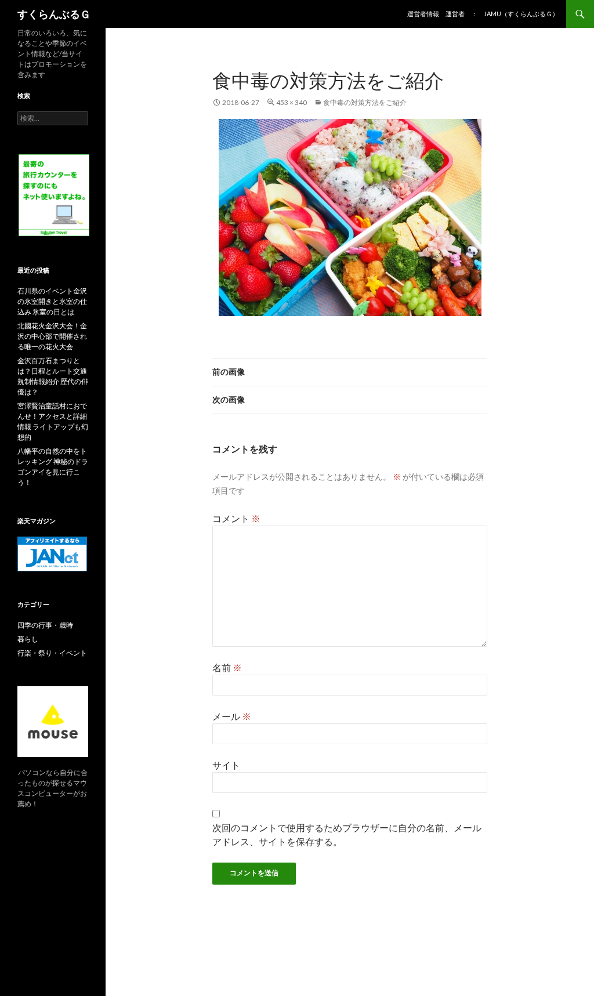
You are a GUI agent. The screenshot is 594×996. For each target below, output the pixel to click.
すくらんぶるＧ (53, 14)
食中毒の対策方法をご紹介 (365, 102)
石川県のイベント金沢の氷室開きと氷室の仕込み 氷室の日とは (52, 301)
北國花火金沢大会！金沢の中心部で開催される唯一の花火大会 (52, 336)
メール (231, 716)
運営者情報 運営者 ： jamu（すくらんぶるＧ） (483, 13)
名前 (227, 667)
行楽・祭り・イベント (52, 653)
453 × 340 (291, 102)
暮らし (27, 639)
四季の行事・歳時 (45, 625)
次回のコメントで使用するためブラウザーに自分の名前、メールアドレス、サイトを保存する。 (346, 834)
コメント (236, 518)
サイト (226, 764)
